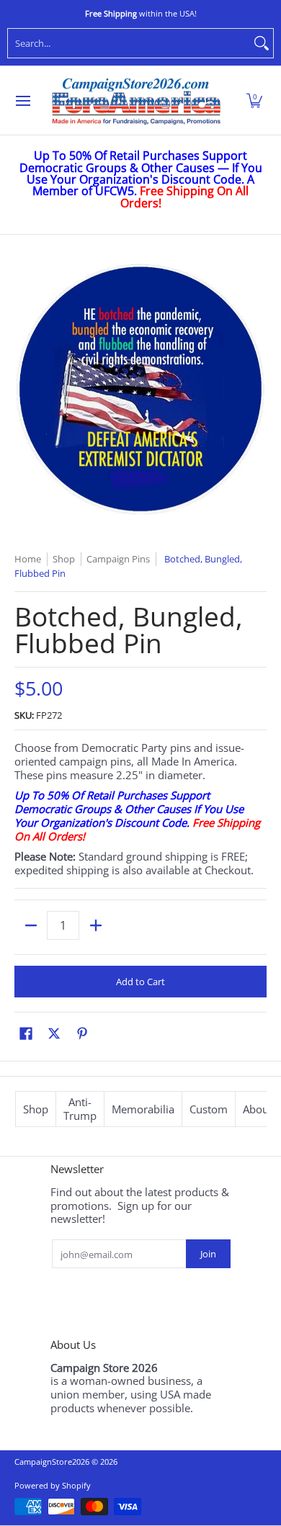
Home (27, 558)
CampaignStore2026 (51, 1461)
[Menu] (22, 100)
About (257, 1109)
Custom (208, 1109)
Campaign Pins (118, 558)
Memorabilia (143, 1109)
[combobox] (129, 43)
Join (208, 1253)
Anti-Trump (80, 1109)
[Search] (261, 43)
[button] (254, 100)
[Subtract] (30, 925)
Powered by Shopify (52, 1485)
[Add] (95, 925)
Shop (35, 1109)
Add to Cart (140, 981)
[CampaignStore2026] (136, 100)
